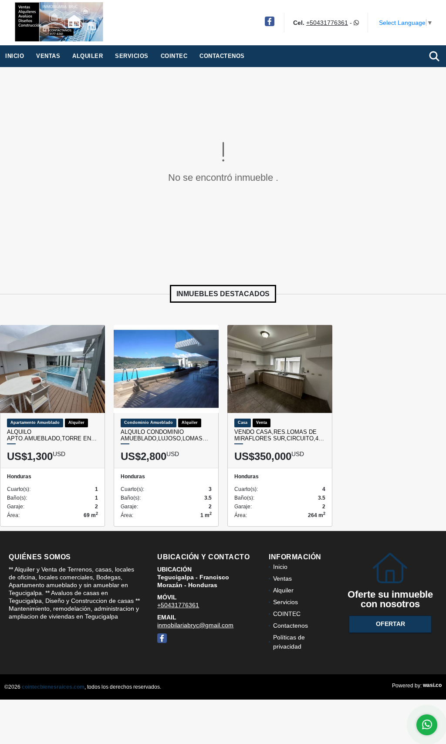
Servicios (132, 56)
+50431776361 (327, 22)
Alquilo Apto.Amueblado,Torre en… (52, 435)
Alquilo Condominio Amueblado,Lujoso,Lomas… (164, 435)
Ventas (48, 56)
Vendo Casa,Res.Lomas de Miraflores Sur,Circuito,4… (279, 435)
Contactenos (222, 56)
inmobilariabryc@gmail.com (195, 625)
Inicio (14, 56)
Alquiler (87, 56)
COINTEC (174, 56)
